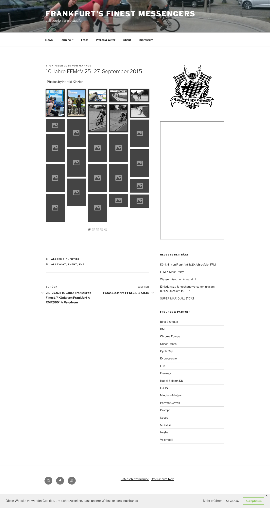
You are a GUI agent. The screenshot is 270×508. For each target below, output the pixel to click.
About (127, 39)
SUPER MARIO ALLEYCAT (177, 298)
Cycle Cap (166, 351)
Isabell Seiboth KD (171, 380)
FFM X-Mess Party (172, 271)
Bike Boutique (169, 321)
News (49, 39)
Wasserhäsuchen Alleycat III (178, 279)
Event (72, 264)
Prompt (165, 410)
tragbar (164, 432)
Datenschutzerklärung (135, 479)
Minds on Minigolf (171, 395)
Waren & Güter (105, 39)
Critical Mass (168, 343)
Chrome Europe (170, 336)
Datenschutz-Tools (162, 479)
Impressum (146, 39)
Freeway (165, 373)
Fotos (84, 39)
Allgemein (59, 259)
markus (85, 65)
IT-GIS (164, 388)
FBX (163, 366)
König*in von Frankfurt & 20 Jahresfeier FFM (188, 264)
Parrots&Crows (170, 402)
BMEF (164, 329)
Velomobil (166, 439)
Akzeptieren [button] (254, 500)
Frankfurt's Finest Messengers (120, 13)
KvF (82, 264)
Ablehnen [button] (232, 500)
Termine (65, 39)
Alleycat (58, 264)
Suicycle (165, 425)
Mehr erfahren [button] (213, 500)
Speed (164, 417)
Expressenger (169, 358)
